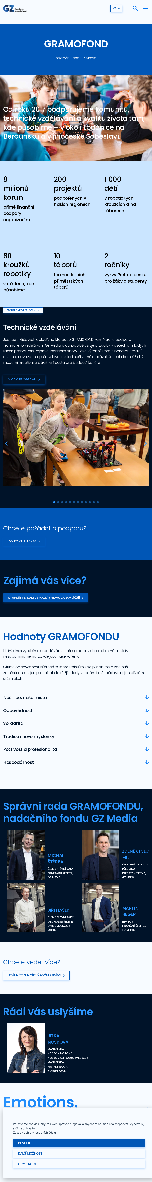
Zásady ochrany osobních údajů (34, 1132)
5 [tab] (70, 502)
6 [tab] (74, 502)
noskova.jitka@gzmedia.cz (68, 1058)
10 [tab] (90, 502)
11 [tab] (94, 502)
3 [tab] (62, 502)
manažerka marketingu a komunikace (58, 1066)
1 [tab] (54, 502)
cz (115, 8)
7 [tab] (78, 502)
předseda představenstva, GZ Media (134, 873)
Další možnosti (30, 1153)
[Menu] (145, 8)
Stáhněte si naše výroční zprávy (34, 975)
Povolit (24, 1143)
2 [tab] (58, 502)
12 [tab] (98, 502)
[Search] (135, 8)
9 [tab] (86, 502)
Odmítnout (27, 1164)
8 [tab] (82, 502)
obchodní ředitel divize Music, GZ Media (60, 926)
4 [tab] (66, 502)
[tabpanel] (76, 437)
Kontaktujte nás (22, 541)
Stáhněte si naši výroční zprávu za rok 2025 (44, 597)
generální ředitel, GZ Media (60, 875)
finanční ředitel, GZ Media (133, 928)
